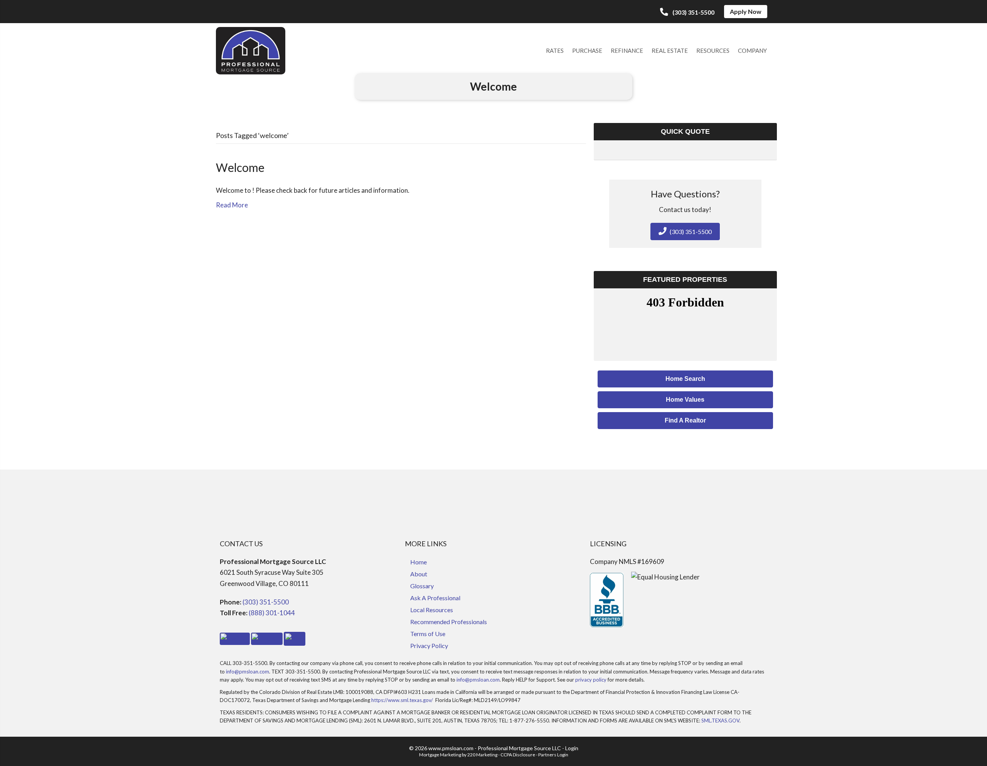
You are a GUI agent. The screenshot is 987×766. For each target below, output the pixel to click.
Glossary (422, 585)
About (418, 573)
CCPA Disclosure (517, 755)
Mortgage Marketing (440, 755)
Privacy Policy (429, 645)
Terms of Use (427, 633)
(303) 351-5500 (266, 602)
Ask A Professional (435, 597)
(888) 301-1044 (272, 613)
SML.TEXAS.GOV (720, 720)
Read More (232, 205)
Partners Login (553, 755)
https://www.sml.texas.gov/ (402, 700)
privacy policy (590, 680)
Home (418, 562)
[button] (687, 12)
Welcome (240, 167)
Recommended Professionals (448, 621)
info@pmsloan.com (247, 671)
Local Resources (431, 609)
